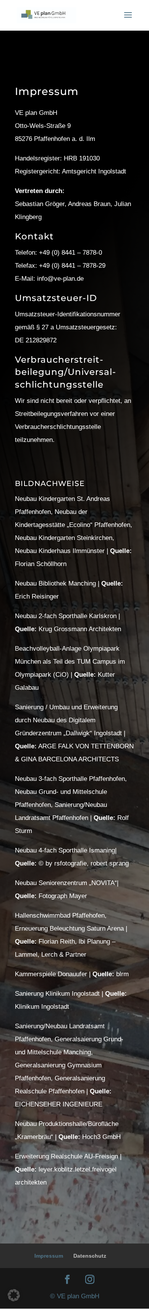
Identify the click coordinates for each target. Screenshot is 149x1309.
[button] (14, 1295)
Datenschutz (89, 1256)
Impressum (48, 1256)
